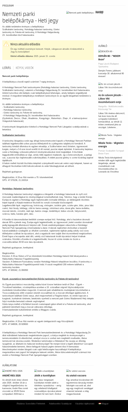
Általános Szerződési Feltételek (31, 403)
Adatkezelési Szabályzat (60, 403)
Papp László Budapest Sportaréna (108, 65)
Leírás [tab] (6, 68)
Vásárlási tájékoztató (84, 403)
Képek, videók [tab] (25, 68)
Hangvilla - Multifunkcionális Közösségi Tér (111, 107)
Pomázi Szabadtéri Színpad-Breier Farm (111, 152)
